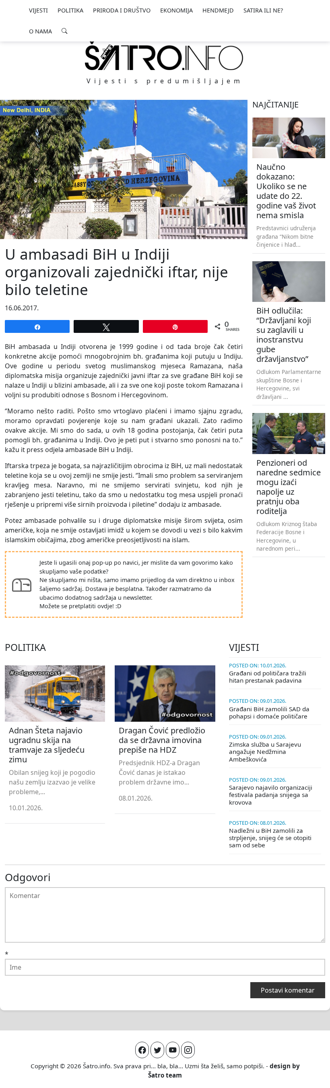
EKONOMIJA (176, 10)
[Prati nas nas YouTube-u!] (172, 1050)
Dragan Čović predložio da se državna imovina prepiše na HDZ (162, 740)
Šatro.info (96, 1066)
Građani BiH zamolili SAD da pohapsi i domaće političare (269, 712)
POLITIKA (70, 10)
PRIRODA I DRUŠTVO (122, 10)
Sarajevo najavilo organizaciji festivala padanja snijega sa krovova (270, 794)
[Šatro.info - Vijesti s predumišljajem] (165, 55)
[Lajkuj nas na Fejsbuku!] (142, 1050)
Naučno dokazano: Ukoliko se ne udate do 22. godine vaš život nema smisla (286, 191)
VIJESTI (38, 10)
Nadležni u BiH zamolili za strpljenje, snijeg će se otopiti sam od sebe (270, 837)
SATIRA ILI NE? (263, 10)
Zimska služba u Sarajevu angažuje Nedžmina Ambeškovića (265, 751)
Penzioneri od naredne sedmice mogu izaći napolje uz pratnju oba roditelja (288, 486)
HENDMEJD (218, 10)
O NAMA (40, 31)
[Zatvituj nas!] (157, 1050)
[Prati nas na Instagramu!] (188, 1050)
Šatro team (165, 1075)
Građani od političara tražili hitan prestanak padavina (267, 676)
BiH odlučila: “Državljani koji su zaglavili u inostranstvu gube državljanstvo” (283, 334)
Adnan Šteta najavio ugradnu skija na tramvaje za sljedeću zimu (47, 745)
